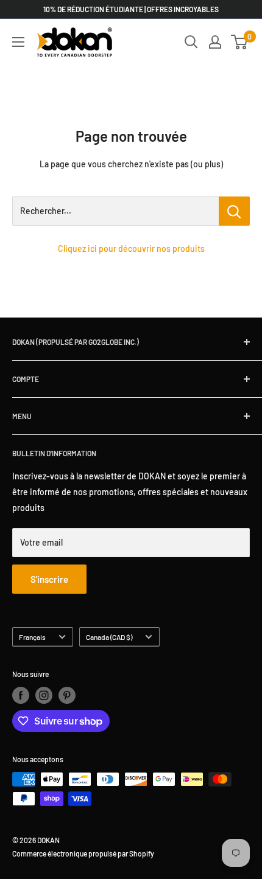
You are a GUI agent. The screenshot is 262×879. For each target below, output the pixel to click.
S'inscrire (49, 579)
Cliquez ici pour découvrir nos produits (131, 248)
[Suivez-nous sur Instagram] (43, 695)
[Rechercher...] (234, 211)
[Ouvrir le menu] (18, 42)
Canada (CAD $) (109, 637)
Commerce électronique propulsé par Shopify (83, 853)
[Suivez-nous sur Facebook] (20, 695)
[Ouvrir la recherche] (191, 42)
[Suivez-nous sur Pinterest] (67, 695)
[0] (239, 42)
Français (32, 637)
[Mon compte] (215, 42)
